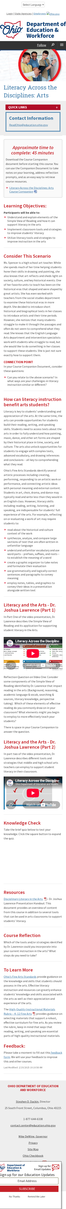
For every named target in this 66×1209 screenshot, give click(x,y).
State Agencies (23, 13)
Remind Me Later (36, 1196)
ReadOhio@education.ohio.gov (28, 125)
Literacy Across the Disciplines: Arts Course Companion (31, 189)
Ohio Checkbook (33, 1155)
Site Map (33, 1149)
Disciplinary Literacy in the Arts (23, 899)
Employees (40, 13)
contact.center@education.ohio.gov (33, 1125)
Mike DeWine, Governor (33, 1136)
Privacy (33, 1143)
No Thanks (14, 1196)
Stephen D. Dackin (27, 1101)
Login (9, 13)
